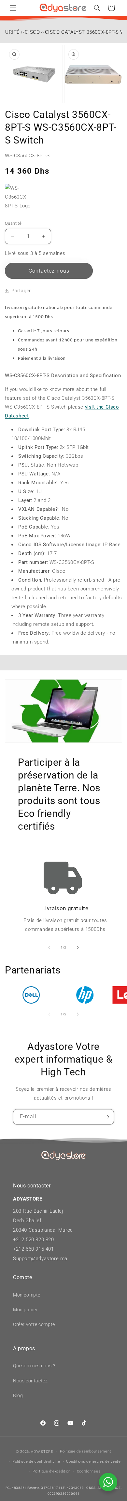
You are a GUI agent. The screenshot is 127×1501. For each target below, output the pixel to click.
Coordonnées (89, 1471)
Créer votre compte (34, 1324)
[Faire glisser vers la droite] (78, 947)
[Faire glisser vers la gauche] (49, 947)
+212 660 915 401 (33, 1249)
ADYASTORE (42, 1452)
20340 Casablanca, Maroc (43, 1230)
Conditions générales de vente (93, 1461)
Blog (18, 1395)
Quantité (13, 223)
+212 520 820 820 (33, 1239)
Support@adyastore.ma (40, 1258)
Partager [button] (21, 290)
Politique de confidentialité (36, 1461)
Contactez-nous (49, 271)
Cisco (32, 32)
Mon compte (26, 1295)
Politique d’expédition (51, 1471)
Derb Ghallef (27, 1220)
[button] (13, 8)
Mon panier (25, 1309)
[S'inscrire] (106, 1117)
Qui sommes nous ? (34, 1365)
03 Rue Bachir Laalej (39, 1211)
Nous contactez (30, 1380)
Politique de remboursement (85, 1451)
